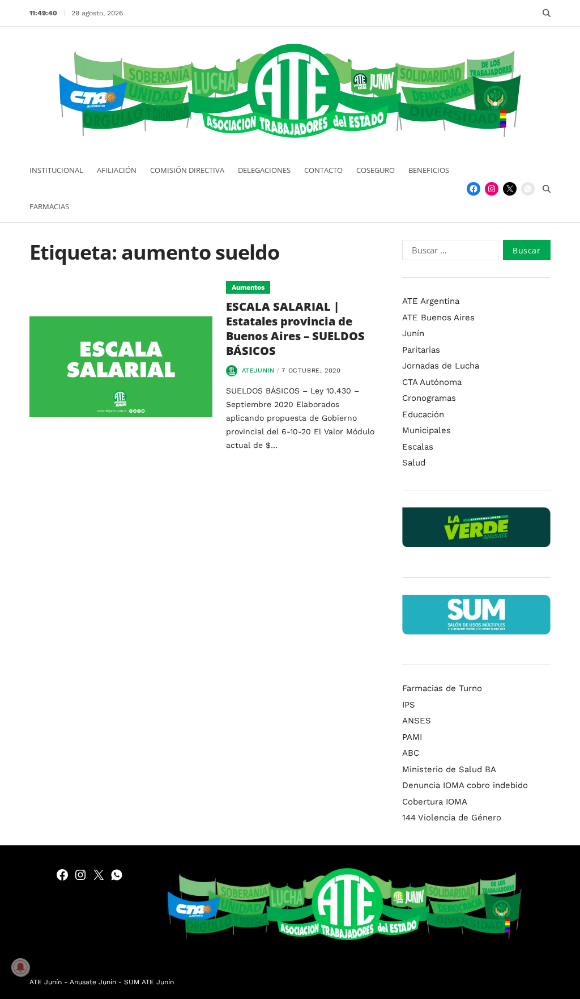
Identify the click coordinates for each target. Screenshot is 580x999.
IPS (408, 705)
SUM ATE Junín (149, 982)
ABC (410, 753)
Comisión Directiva (187, 170)
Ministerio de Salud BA (449, 769)
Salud (413, 463)
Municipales (426, 430)
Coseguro (375, 170)
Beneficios (428, 170)
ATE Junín (45, 982)
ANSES (416, 721)
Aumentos (248, 287)
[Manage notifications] (20, 967)
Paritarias (421, 350)
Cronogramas (429, 398)
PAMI (412, 737)
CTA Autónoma (432, 382)
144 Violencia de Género (451, 817)
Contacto (323, 170)
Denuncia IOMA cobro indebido (465, 785)
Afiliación (117, 170)
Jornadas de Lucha (440, 366)
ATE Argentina (430, 301)
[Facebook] (473, 189)
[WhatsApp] (528, 189)
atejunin (258, 370)
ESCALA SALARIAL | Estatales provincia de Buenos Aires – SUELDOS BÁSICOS (295, 328)
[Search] (547, 13)
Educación (423, 414)
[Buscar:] (448, 252)
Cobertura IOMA (434, 802)
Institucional (56, 170)
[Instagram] (491, 189)
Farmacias (49, 206)
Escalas (417, 447)
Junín (413, 333)
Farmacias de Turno (442, 688)
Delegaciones (264, 170)
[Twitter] (510, 189)
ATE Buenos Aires (438, 317)
